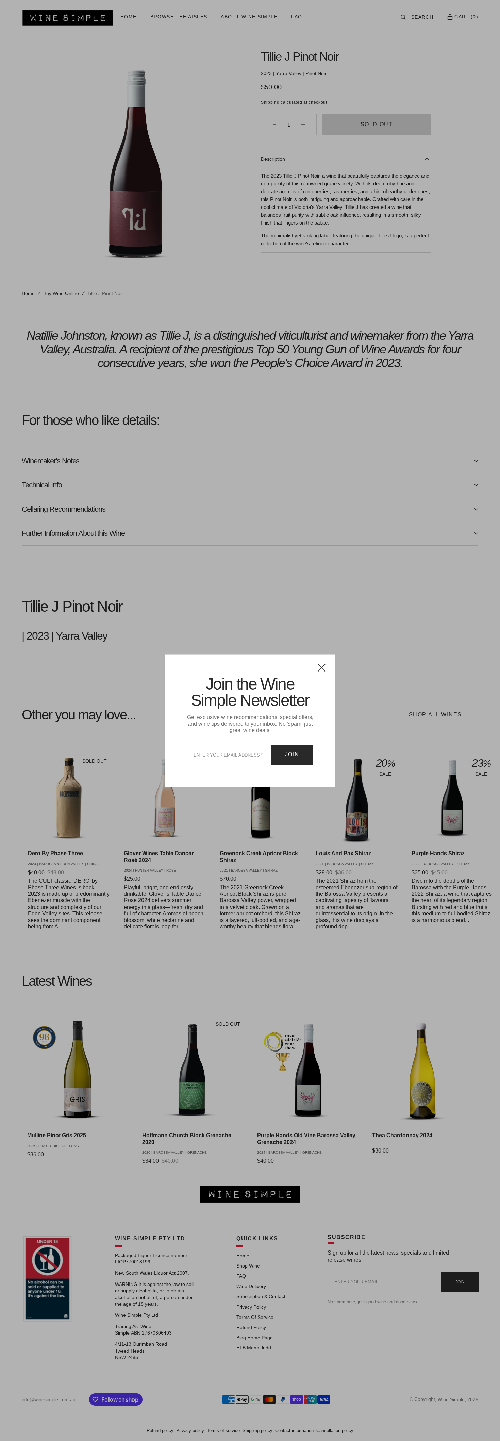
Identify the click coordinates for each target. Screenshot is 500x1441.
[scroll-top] (484, 1425)
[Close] (322, 668)
